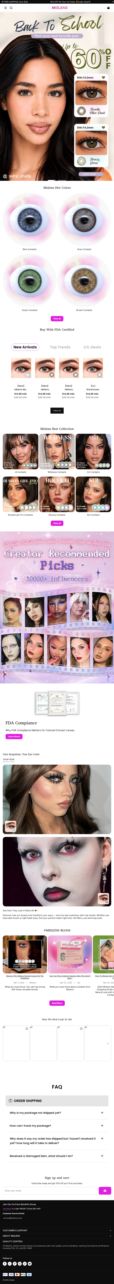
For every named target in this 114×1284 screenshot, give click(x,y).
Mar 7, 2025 (19, 983)
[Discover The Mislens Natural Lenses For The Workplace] (25, 954)
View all (57, 318)
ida (78, 983)
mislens (11, 1280)
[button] (5, 8)
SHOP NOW (8, 759)
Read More (57, 1003)
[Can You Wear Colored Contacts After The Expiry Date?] (70, 954)
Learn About (14, 736)
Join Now (7, 1209)
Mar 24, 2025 (66, 983)
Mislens (32, 983)
